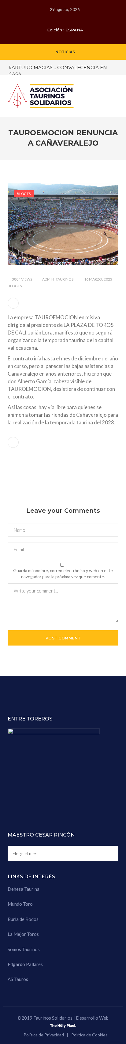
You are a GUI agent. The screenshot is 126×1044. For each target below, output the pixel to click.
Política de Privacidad (44, 1034)
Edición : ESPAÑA (65, 29)
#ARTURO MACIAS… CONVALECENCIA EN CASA (58, 71)
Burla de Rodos (23, 919)
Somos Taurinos (24, 949)
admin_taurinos (57, 279)
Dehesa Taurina (23, 889)
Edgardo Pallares (25, 964)
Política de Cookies (89, 1034)
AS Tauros (18, 979)
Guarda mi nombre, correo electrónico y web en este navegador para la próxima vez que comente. (63, 573)
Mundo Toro (20, 904)
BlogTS (24, 194)
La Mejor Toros (23, 934)
